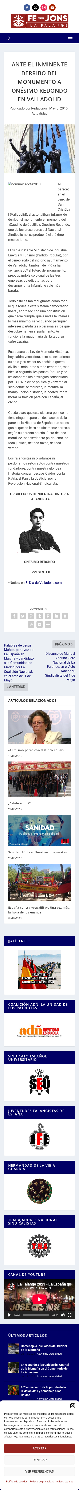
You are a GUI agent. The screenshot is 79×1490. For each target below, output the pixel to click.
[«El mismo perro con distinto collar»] (39, 727)
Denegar (40, 1460)
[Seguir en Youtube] (52, 7)
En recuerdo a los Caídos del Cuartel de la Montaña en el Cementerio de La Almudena (45, 1368)
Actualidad (40, 113)
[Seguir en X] (35, 7)
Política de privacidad (41, 1481)
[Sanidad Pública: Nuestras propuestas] (39, 830)
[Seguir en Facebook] (27, 7)
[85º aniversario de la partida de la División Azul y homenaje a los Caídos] (13, 1390)
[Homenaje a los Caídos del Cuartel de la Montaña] (13, 1349)
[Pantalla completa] (69, 1315)
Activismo (42, 1353)
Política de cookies (16, 1481)
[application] (39, 1299)
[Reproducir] (9, 1315)
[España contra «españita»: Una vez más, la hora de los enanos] (39, 882)
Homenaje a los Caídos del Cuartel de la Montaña (44, 1347)
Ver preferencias (39, 1471)
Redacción (39, 108)
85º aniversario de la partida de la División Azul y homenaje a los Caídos (43, 1391)
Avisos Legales (64, 1481)
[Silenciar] (63, 1315)
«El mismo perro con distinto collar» (36, 750)
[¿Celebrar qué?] (39, 779)
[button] (73, 1406)
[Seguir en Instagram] (43, 7)
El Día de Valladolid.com (43, 583)
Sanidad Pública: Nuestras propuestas (37, 852)
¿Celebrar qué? (19, 803)
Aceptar (39, 1448)
